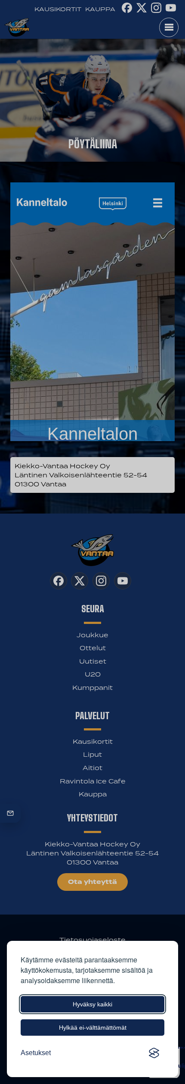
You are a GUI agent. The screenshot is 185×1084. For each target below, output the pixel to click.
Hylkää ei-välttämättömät (92, 1027)
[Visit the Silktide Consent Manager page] (154, 1053)
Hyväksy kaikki (92, 1004)
